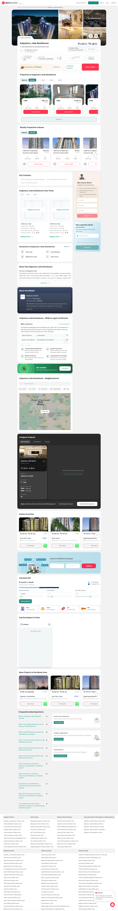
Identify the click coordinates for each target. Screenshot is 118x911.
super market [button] (69, 389)
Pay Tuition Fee (82, 3)
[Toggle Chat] (112, 904)
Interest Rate (50, 590)
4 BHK (60, 80)
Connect (86, 216)
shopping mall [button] (56, 389)
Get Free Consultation (60, 756)
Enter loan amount (24, 590)
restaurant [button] (44, 389)
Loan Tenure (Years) (80, 590)
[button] (34, 233)
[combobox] (46, 384)
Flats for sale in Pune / (28, 7)
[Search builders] (49, 624)
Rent (20, 4)
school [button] (33, 389)
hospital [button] (23, 389)
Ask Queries (87, 247)
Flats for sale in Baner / (41, 7)
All (22, 194)
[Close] (112, 893)
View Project (30, 545)
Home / (20, 7)
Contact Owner (35, 112)
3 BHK (51, 80)
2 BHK (43, 80)
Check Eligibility (25, 601)
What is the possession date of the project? (87, 242)
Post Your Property (93, 3)
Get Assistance (59, 739)
